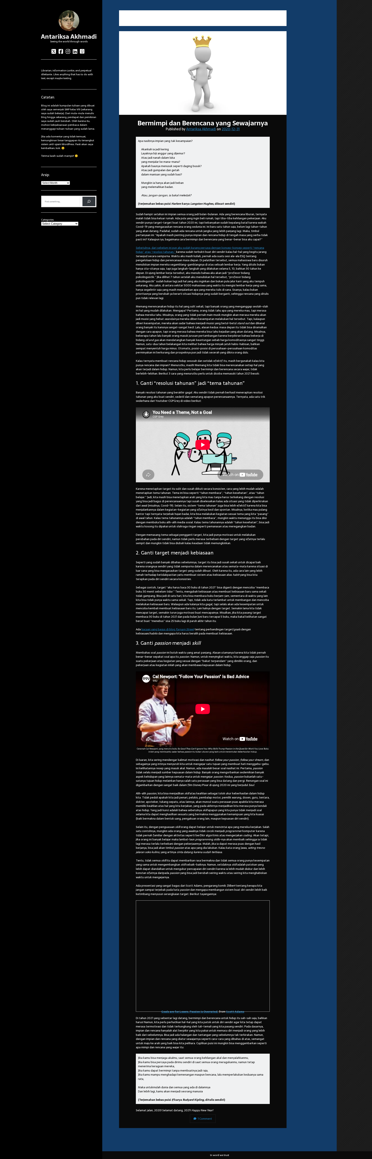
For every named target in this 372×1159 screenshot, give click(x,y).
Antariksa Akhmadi (69, 36)
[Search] (88, 201)
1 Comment (205, 1118)
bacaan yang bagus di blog (167, 629)
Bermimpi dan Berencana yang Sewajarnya (203, 73)
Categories (47, 220)
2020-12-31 (231, 129)
